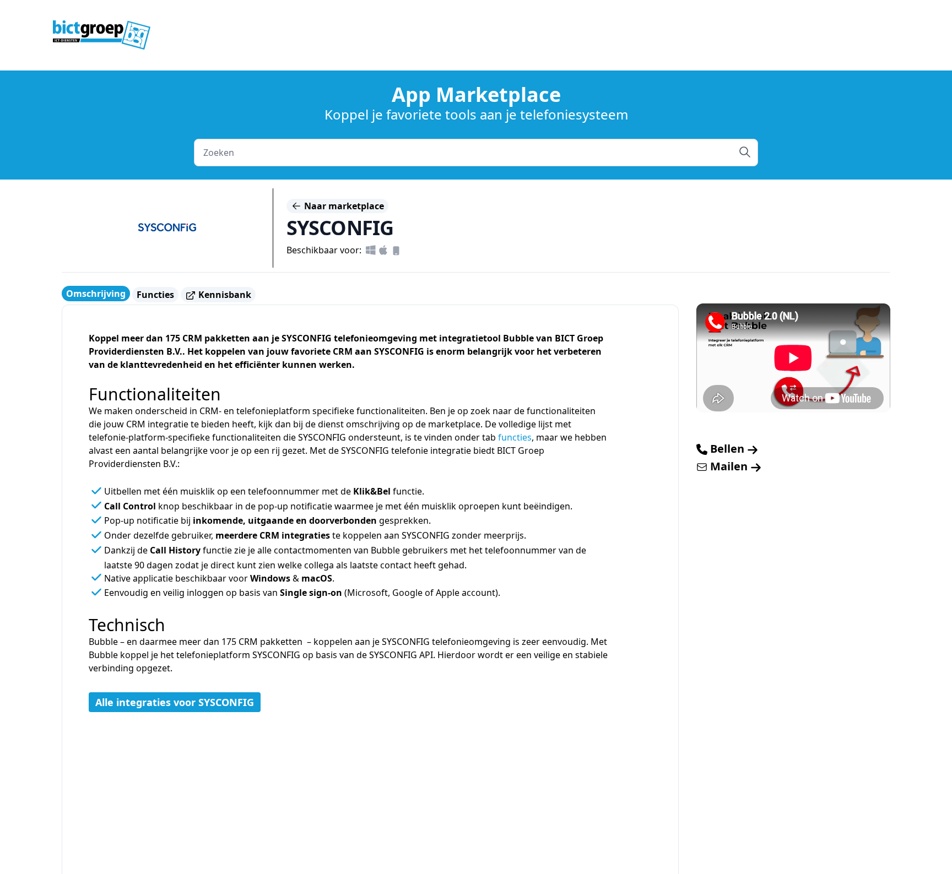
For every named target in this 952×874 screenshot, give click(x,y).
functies (515, 437)
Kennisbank (223, 295)
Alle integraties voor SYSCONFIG (174, 702)
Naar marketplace (343, 206)
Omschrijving (96, 293)
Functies (155, 295)
